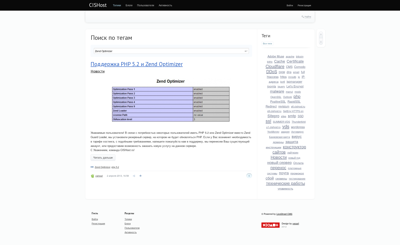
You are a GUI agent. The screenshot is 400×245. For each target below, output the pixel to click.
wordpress (298, 127)
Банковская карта (279, 137)
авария (285, 131)
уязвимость (285, 188)
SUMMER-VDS (281, 121)
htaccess (273, 77)
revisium (283, 106)
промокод (297, 173)
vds (285, 126)
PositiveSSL (278, 101)
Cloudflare (275, 66)
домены (278, 142)
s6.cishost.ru (298, 106)
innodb (292, 77)
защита (291, 141)
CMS (289, 67)
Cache (279, 61)
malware (277, 91)
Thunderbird (299, 121)
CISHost (98, 5)
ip (299, 77)
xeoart (295, 223)
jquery (281, 86)
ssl (268, 121)
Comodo (299, 67)
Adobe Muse (276, 56)
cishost (99, 175)
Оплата (298, 163)
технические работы (285, 183)
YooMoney (273, 131)
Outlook (287, 97)
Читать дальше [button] (103, 157)
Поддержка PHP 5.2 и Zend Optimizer (137, 64)
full (303, 72)
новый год (294, 157)
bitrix (269, 61)
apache (290, 56)
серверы (281, 178)
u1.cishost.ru (273, 127)
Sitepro (273, 115)
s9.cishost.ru (274, 111)
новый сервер (279, 162)
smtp (292, 115)
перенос (278, 167)
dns (289, 72)
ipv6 (282, 81)
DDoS (271, 71)
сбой (270, 178)
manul (289, 91)
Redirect (271, 106)
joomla (271, 86)
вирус (297, 136)
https (283, 77)
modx (298, 91)
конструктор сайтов (289, 149)
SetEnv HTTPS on (293, 111)
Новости (98, 71)
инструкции (273, 147)
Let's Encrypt (295, 86)
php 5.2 (115, 167)
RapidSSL (294, 101)
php (297, 96)
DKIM (282, 72)
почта (284, 172)
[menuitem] (117, 5)
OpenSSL (275, 97)
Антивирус (297, 131)
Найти (308, 16)
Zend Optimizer (102, 167)
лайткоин (292, 152)
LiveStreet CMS (284, 213)
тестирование (297, 178)
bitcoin (300, 56)
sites (283, 116)
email (296, 72)
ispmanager (294, 81)
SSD (301, 116)
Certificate (295, 61)
